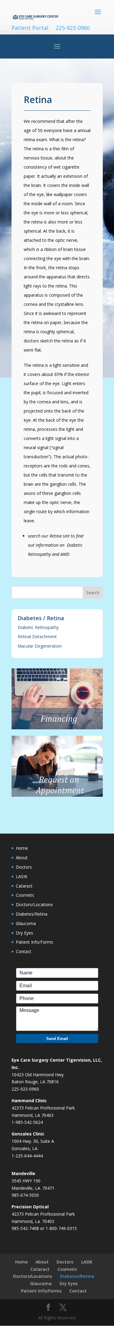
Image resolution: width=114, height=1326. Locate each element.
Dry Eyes (24, 933)
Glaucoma (26, 923)
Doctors (24, 867)
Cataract (24, 886)
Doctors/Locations (34, 904)
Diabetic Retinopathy (38, 627)
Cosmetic (25, 895)
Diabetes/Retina (31, 914)
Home (22, 848)
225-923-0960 (73, 27)
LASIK (21, 876)
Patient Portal (30, 27)
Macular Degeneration (40, 646)
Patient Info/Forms (34, 942)
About (22, 857)
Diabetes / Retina (41, 618)
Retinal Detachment (37, 636)
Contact (23, 951)
